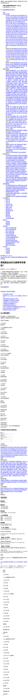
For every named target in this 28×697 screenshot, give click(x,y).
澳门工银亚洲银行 (11, 461)
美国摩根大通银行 (20, 467)
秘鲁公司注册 (24, 37)
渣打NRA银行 (14, 122)
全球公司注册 (6, 14)
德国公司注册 (10, 32)
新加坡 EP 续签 (9, 205)
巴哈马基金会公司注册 (18, 67)
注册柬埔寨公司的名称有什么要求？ (11, 300)
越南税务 (16, 158)
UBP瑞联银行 (11, 119)
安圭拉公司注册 (22, 40)
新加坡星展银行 (10, 98)
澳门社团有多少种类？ (8, 294)
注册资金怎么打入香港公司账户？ (11, 302)
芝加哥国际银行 (18, 146)
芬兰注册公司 (20, 36)
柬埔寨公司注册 (10, 20)
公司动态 (8, 221)
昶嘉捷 (5, 287)
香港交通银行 (15, 72)
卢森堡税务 (13, 163)
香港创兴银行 (22, 73)
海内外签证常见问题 (10, 238)
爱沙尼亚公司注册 (10, 34)
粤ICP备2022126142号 (13, 561)
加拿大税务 (11, 175)
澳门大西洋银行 (21, 109)
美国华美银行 (20, 86)
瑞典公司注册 (19, 31)
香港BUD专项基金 (12, 188)
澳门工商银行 (13, 106)
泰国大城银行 (13, 130)
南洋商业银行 (20, 75)
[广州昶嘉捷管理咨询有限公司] (8, 9)
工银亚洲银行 (18, 78)
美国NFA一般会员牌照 (22, 193)
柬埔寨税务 (20, 158)
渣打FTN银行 (13, 124)
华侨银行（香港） (19, 76)
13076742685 (3, 427)
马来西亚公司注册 (10, 18)
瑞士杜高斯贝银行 (12, 117)
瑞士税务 (12, 168)
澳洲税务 (12, 180)
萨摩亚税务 (17, 180)
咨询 (4, 570)
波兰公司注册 (24, 32)
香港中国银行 (9, 72)
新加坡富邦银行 (18, 102)
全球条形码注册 (9, 210)
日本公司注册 (18, 20)
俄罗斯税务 (12, 166)
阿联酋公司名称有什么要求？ (10, 309)
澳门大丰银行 (11, 113)
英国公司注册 (11, 29)
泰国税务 (21, 157)
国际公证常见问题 (10, 232)
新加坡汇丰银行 (22, 95)
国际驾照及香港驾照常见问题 (12, 242)
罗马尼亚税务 (22, 169)
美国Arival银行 (9, 89)
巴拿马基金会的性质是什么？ (10, 305)
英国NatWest (12, 146)
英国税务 (8, 166)
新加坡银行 (18, 100)
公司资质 (8, 251)
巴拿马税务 (18, 174)
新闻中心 (5, 220)
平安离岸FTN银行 (17, 138)
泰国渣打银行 (18, 131)
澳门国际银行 (20, 108)
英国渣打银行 (20, 144)
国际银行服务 (6, 69)
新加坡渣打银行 (17, 97)
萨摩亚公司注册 (20, 53)
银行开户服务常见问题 (11, 229)
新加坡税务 (10, 158)
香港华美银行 (10, 83)
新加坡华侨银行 (14, 95)
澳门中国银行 (13, 108)
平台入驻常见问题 (10, 234)
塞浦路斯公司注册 (19, 26)
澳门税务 (18, 160)
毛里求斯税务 (20, 179)
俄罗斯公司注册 (18, 29)
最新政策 (8, 223)
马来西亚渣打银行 (14, 135)
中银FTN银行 (22, 136)
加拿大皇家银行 (22, 152)
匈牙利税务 (21, 168)
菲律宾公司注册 (17, 17)
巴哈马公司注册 (16, 42)
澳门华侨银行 (13, 111)
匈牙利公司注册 (17, 32)
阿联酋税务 (13, 179)
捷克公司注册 (10, 25)
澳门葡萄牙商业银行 (12, 109)
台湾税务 (9, 160)
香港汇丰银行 (15, 73)
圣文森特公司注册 (16, 37)
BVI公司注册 (16, 43)
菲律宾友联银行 (22, 149)
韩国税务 (13, 160)
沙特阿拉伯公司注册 (15, 54)
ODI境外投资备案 (10, 218)
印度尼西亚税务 (9, 157)
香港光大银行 (24, 70)
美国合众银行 (10, 94)
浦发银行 (17, 136)
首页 (4, 12)
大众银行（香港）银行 (19, 83)
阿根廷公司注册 (22, 39)
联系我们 (8, 249)
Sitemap (2, 561)
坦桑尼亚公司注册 (17, 48)
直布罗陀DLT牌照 (14, 191)
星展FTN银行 (20, 124)
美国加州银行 (24, 87)
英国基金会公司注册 (16, 65)
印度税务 (20, 155)
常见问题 (5, 226)
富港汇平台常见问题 (10, 245)
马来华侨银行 (22, 133)
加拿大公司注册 (9, 45)
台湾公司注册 (24, 20)
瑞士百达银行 (18, 119)
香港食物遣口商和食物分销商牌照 (17, 190)
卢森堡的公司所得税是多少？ (10, 303)
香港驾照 (8, 212)
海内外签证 (8, 216)
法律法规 (8, 224)
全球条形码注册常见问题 (11, 240)
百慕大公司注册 (23, 42)
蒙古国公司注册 (10, 455)
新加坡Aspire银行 (12, 100)
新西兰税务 (14, 155)
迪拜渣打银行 (20, 127)
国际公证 (8, 201)
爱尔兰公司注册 (13, 452)
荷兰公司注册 (19, 28)
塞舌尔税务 (8, 179)
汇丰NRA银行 (6, 471)
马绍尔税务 (22, 180)
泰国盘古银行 (10, 474)
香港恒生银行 (13, 75)
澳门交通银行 (20, 111)
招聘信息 (8, 253)
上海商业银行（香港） (16, 81)
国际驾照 (8, 213)
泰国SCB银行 (11, 131)
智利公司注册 (15, 39)
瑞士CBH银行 (24, 119)
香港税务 (22, 160)
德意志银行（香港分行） (19, 80)
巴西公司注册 (9, 39)
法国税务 (15, 164)
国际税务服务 (6, 153)
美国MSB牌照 (13, 193)
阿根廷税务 (11, 172)
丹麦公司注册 (17, 34)
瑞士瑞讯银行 (12, 467)
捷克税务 (24, 161)
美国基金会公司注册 (5, 447)
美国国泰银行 (13, 87)
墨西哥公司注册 (23, 43)
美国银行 (19, 87)
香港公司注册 (22, 21)
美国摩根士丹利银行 (18, 91)
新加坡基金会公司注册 (18, 62)
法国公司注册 (12, 28)
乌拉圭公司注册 (14, 40)
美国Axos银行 (10, 91)
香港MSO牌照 (19, 187)
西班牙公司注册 (11, 31)
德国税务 (17, 168)
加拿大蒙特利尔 (14, 152)
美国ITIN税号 (9, 207)
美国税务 (17, 175)
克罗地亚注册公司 (12, 36)
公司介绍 (8, 248)
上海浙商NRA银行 (14, 139)
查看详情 (19, 5)
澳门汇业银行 (18, 113)
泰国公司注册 (24, 17)
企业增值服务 (6, 198)
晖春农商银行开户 (12, 141)
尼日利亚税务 (24, 177)
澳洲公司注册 (13, 53)
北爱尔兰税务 (13, 161)
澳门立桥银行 (20, 106)
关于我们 (5, 246)
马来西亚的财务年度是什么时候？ (11, 298)
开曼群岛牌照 (23, 196)
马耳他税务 (9, 164)
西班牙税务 (23, 166)
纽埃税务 (8, 180)
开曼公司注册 (22, 448)
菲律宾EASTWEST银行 (13, 149)
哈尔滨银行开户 (20, 141)
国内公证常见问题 (10, 231)
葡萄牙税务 (19, 161)
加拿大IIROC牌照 (16, 185)
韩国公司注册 (9, 21)
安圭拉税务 (17, 172)
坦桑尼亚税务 (17, 177)
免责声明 (6, 561)
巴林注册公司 (23, 54)
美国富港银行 (13, 86)
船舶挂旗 (8, 215)
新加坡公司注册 (18, 18)
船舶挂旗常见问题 (10, 243)
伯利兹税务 (22, 172)
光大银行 (12, 136)
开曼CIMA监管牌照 (15, 196)
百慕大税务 (12, 174)
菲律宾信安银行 (9, 150)
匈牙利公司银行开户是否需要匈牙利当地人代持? (14, 306)
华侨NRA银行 (15, 120)
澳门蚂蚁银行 (9, 114)
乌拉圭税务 (11, 182)
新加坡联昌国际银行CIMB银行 (15, 103)
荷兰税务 (19, 164)
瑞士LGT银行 (22, 475)
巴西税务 (23, 171)
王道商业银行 (21, 84)
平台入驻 (8, 202)
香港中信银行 (9, 73)
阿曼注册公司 (24, 56)
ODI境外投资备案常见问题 (12, 237)
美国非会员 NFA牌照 (10, 194)
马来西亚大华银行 (23, 135)
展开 (2, 458)
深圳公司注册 (21, 59)
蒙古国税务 (24, 155)
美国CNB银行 (17, 94)
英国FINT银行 (13, 144)
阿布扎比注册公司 (16, 56)
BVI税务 (23, 174)
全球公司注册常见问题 (11, 227)
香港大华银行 (14, 84)
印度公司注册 (17, 15)
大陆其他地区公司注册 (19, 58)
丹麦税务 (17, 169)
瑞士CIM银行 (20, 116)
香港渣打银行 (11, 78)
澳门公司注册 (15, 21)
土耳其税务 (19, 163)
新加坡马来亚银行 (12, 464)
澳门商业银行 (24, 113)
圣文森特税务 (13, 171)
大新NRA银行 (21, 122)
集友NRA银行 (18, 125)
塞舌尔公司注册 (12, 50)
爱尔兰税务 (24, 164)
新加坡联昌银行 (18, 98)
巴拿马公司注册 (9, 43)
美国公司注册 (16, 45)
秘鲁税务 (19, 171)
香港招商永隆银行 (23, 72)
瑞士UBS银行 (20, 117)
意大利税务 (18, 166)
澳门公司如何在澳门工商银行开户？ (11, 308)
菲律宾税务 (15, 157)
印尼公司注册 (10, 17)
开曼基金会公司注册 (18, 64)
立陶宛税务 (8, 163)
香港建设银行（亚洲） (15, 70)
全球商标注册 (9, 204)
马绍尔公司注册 (7, 448)
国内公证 (8, 199)
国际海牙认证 (9, 209)
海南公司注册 (14, 59)
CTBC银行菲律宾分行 (16, 147)
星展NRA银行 (22, 120)
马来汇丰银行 (15, 133)
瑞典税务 (8, 168)
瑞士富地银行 (13, 116)
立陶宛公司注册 (17, 25)
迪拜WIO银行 (13, 127)
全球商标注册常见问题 (11, 235)
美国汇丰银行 (23, 94)
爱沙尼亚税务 (11, 169)
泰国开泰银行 (20, 130)
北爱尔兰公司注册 (16, 23)
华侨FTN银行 (11, 125)
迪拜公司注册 (14, 51)
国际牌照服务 (6, 183)
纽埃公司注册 (21, 51)
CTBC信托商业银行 (17, 89)
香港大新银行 (11, 76)
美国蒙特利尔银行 (16, 92)
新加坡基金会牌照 (11, 187)
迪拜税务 (25, 179)
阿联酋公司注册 (20, 50)
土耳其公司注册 (10, 26)
